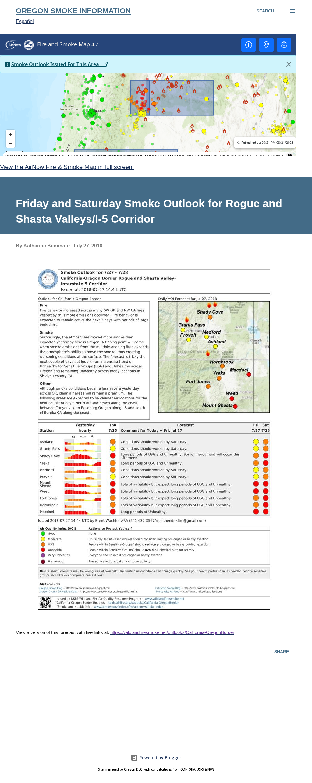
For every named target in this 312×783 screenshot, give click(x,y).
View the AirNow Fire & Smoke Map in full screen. (67, 167)
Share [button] (281, 651)
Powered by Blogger (159, 757)
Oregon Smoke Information (73, 11)
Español (25, 21)
